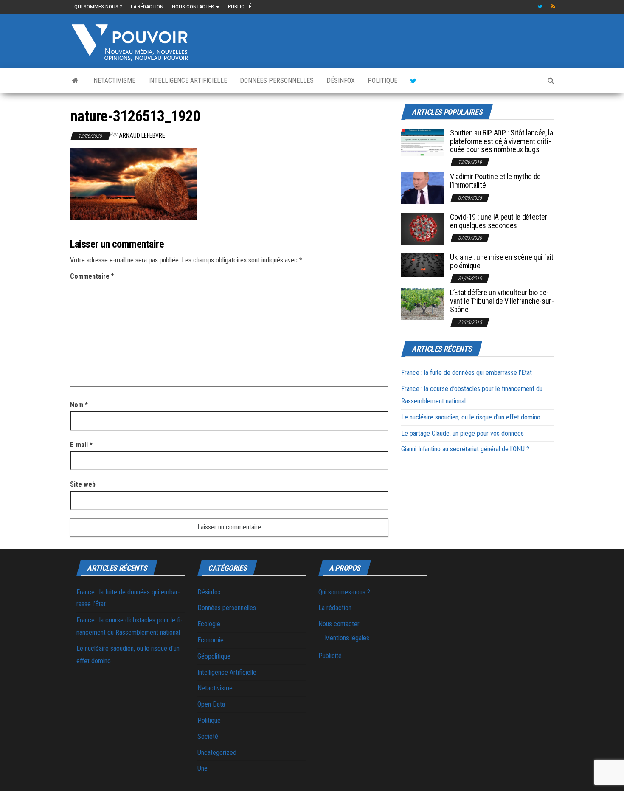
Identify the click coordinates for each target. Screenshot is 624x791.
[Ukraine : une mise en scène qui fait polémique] (422, 264)
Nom (79, 405)
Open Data (211, 704)
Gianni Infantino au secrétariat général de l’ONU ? (465, 449)
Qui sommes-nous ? (98, 6)
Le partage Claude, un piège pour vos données (462, 433)
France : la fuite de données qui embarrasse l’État (466, 373)
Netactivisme (114, 80)
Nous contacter (193, 6)
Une (202, 768)
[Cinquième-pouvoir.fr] (75, 80)
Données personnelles (277, 80)
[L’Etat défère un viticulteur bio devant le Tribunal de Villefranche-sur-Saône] (422, 304)
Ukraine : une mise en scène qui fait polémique (502, 261)
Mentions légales (347, 638)
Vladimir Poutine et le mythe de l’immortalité (495, 180)
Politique (382, 80)
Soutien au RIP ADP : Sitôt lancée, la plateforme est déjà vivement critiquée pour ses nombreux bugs (501, 141)
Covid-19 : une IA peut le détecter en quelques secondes (499, 221)
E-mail (81, 445)
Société (207, 736)
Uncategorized (216, 753)
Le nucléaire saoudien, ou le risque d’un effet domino (470, 417)
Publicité (239, 6)
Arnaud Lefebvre (142, 135)
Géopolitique (213, 656)
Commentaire (92, 276)
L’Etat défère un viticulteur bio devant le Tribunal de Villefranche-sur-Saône (502, 301)
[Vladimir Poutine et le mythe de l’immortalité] (422, 188)
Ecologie (208, 624)
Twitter (540, 7)
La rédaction (147, 6)
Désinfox (340, 80)
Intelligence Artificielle (187, 80)
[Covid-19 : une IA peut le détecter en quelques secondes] (422, 228)
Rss (553, 7)
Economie (210, 640)
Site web (83, 484)
